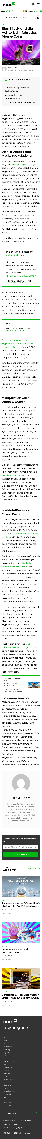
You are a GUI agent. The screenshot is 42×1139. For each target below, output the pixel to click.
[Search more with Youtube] (14, 1028)
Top (5, 1097)
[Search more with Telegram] (5, 1028)
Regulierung (9, 1091)
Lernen (6, 1088)
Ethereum (8, 1067)
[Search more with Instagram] (23, 1028)
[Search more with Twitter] (27, 1028)
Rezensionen (9, 1094)
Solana (6, 1070)
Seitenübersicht (10, 1113)
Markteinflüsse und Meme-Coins (20, 102)
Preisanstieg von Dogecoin (26, 164)
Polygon (7, 1073)
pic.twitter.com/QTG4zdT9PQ (21, 276)
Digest (6, 1053)
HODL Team (12, 67)
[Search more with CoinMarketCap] (18, 1028)
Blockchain (8, 1079)
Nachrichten (9, 1061)
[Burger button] (37, 4)
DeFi (5, 1076)
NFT (5, 1044)
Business (7, 1085)
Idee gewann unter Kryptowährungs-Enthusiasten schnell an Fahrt (18, 343)
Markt (6, 1038)
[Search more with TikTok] (9, 1028)
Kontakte (7, 1106)
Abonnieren (21, 854)
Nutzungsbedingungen (13, 1127)
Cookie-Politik (9, 1120)
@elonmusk (12, 255)
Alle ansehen (30, 869)
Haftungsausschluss (12, 1124)
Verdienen (8, 1047)
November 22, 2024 (15, 283)
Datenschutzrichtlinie (25, 1120)
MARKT (5, 24)
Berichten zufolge (11, 475)
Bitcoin (6, 1064)
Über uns (7, 1103)
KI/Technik (8, 1056)
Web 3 (6, 1041)
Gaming (7, 1050)
